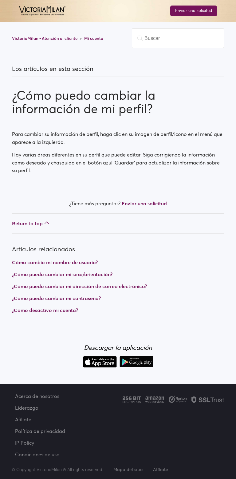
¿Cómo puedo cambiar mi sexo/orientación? (62, 274)
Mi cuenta (93, 38)
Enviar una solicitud (193, 10)
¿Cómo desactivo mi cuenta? (45, 310)
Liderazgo (26, 408)
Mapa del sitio (128, 469)
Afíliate (23, 419)
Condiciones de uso (37, 454)
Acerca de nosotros (37, 396)
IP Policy (24, 443)
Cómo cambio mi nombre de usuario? (55, 262)
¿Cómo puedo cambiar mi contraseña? (56, 298)
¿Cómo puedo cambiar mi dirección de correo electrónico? (79, 286)
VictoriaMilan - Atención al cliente (45, 38)
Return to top (27, 223)
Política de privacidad (40, 431)
